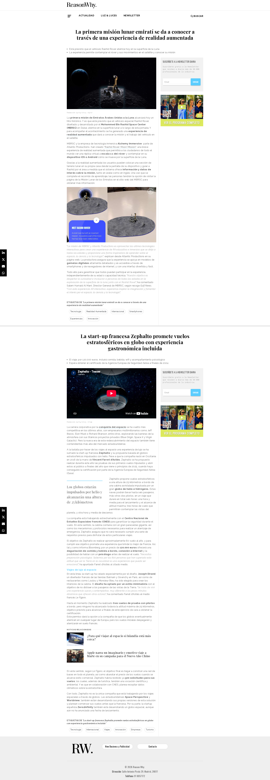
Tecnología (75, 311)
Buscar (198, 16)
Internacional (118, 311)
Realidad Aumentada (96, 311)
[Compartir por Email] (3, 266)
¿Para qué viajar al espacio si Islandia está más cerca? (119, 637)
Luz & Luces (109, 15)
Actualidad (86, 15)
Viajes (107, 729)
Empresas (136, 729)
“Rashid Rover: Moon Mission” (120, 147)
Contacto (152, 746)
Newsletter (132, 15)
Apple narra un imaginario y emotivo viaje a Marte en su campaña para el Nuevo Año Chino (118, 654)
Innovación (93, 319)
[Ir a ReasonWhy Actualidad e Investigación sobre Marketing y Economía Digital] (81, 5)
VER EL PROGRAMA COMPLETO (182, 122)
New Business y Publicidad (117, 746)
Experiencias (76, 319)
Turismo (150, 729)
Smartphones (135, 311)
